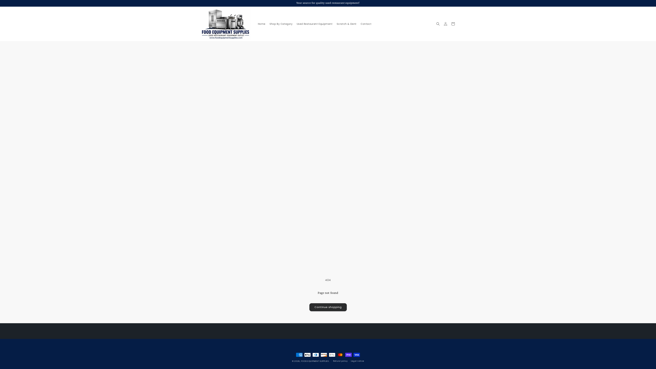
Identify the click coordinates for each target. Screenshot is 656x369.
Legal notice (357, 361)
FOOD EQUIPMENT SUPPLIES (315, 361)
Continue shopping (328, 307)
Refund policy (340, 361)
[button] (438, 24)
